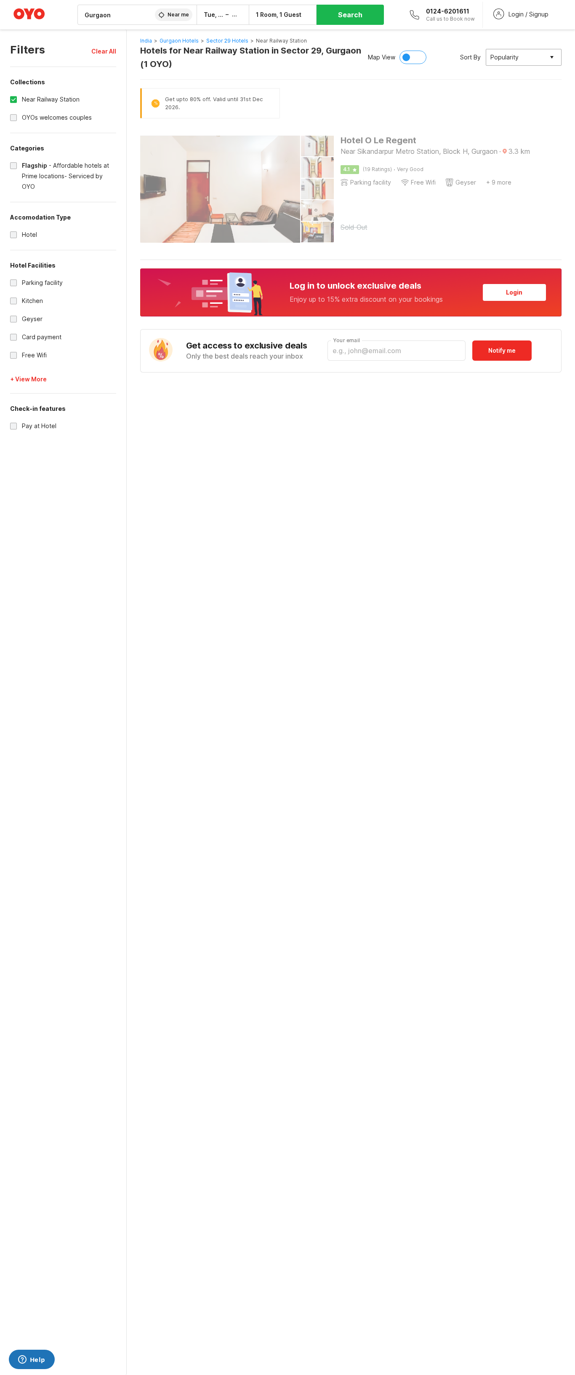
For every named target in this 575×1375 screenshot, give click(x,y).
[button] (103, 51)
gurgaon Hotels (179, 41)
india (146, 41)
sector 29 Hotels (227, 41)
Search (350, 15)
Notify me (502, 350)
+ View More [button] (28, 379)
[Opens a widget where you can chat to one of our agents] (31, 1360)
